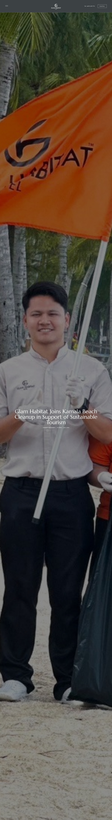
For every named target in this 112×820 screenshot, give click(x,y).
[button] (102, 6)
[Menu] (6, 6)
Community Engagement (49, 427)
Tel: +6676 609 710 (89, 6)
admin (60, 427)
